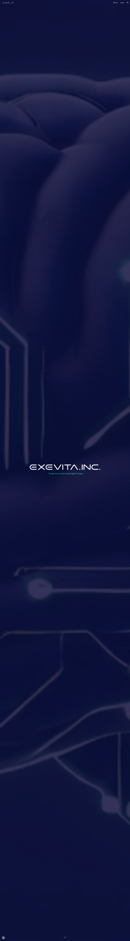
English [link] (122, 3)
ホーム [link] (115, 3)
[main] (65, 474)
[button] (127, 2)
